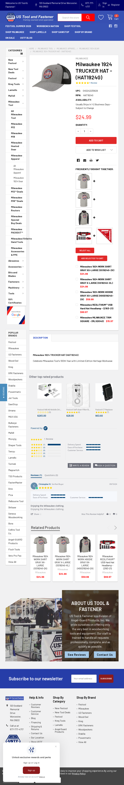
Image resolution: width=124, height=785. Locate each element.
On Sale (10, 37)
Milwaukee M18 (16, 135)
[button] (16, 315)
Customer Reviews (36, 706)
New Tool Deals (13, 71)
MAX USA (13, 416)
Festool (12, 78)
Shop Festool (72, 26)
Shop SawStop (60, 32)
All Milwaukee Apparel (18, 169)
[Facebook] (78, 160)
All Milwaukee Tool (16, 114)
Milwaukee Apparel (16, 157)
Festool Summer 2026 (18, 26)
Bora (10, 523)
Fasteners (13, 281)
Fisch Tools (14, 549)
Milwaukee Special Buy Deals (16, 220)
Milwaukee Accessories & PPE (17, 251)
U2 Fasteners (15, 354)
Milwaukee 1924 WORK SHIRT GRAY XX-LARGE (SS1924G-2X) (40, 562)
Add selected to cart (92, 258)
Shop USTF (36, 741)
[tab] (36, 476)
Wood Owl (13, 360)
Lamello (12, 90)
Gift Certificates (14, 301)
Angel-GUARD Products (15, 541)
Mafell (11, 95)
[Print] (91, 160)
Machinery (13, 287)
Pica (10, 494)
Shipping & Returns (36, 728)
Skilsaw (12, 507)
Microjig (12, 438)
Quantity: (82, 124)
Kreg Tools (14, 84)
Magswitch (13, 470)
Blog (33, 718)
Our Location (37, 737)
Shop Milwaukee (14, 32)
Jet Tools (13, 398)
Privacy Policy (78, 773)
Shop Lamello (38, 32)
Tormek (12, 463)
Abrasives (13, 260)
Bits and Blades (12, 274)
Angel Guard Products (61, 730)
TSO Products (15, 476)
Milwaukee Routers (16, 209)
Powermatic (14, 391)
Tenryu (11, 451)
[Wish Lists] (102, 17)
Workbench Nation (48, 26)
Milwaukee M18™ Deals (17, 199)
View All (12, 561)
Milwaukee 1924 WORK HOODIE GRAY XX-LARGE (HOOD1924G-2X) (85, 562)
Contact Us (105, 654)
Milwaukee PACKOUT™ (17, 231)
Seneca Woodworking (15, 515)
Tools (11, 293)
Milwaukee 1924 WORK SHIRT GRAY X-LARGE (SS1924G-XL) (63, 561)
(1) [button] (44, 444)
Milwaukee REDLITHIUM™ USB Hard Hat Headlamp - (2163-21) (107, 562)
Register (115, 4)
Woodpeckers (15, 379)
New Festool (12, 61)
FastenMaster (15, 482)
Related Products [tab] (45, 527)
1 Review (93, 83)
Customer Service (36, 712)
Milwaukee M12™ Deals (17, 190)
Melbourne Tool (15, 501)
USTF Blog (26, 37)
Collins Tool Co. (14, 531)
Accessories (14, 266)
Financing (36, 722)
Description (40, 337)
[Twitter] (97, 160)
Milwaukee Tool (14, 103)
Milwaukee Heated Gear (16, 146)
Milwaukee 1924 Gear (18, 179)
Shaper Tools (14, 445)
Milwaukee (13, 348)
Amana (11, 410)
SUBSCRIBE (106, 678)
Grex (10, 488)
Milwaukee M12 (16, 125)
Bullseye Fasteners (13, 424)
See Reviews (77, 654)
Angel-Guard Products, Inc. (88, 620)
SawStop (13, 404)
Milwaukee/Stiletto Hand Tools (18, 240)
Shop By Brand (83, 32)
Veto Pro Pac (14, 555)
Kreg (10, 366)
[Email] (84, 160)
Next (115, 528)
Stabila (11, 385)
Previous (109, 528)
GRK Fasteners (15, 373)
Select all (84, 250)
